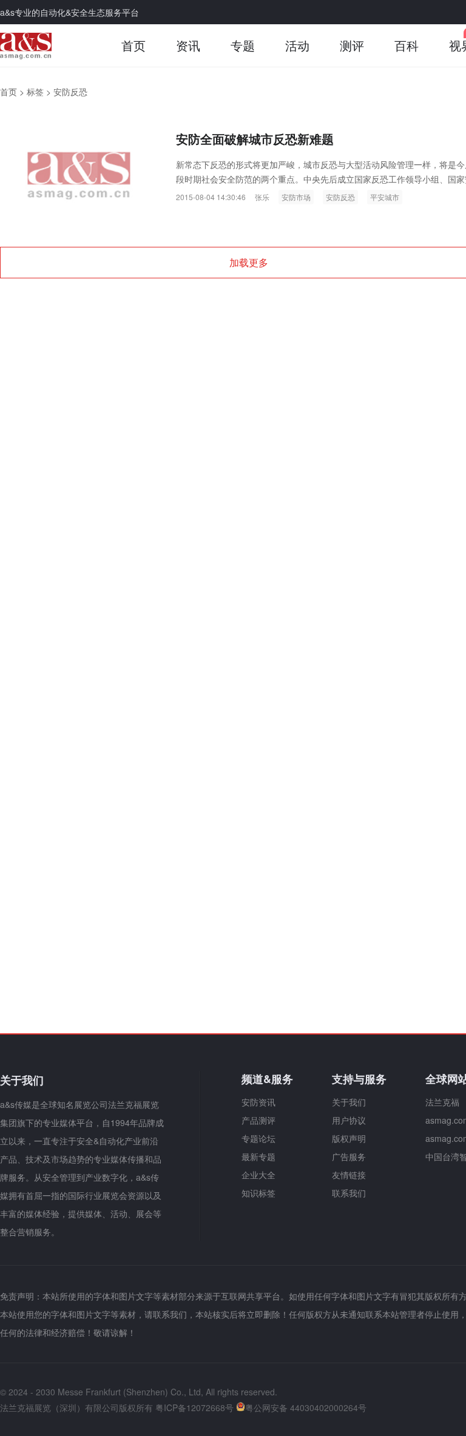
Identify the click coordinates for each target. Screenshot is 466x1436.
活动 (297, 45)
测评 (352, 45)
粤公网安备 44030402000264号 (305, 1407)
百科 (406, 45)
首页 (133, 45)
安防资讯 (258, 1102)
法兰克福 (442, 1102)
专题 (243, 45)
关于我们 (349, 1102)
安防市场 (296, 197)
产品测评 (258, 1120)
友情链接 (349, 1175)
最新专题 (258, 1156)
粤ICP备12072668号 (194, 1407)
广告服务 (349, 1156)
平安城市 (384, 197)
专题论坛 (258, 1138)
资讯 (188, 45)
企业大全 (258, 1175)
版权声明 (349, 1138)
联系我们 (349, 1193)
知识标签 (258, 1193)
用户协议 (349, 1120)
